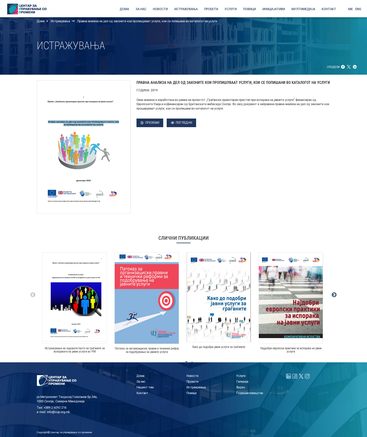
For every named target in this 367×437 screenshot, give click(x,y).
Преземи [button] (152, 122)
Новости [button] (160, 9)
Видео (240, 387)
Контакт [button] (329, 9)
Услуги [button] (231, 9)
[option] (74, 304)
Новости (192, 376)
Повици (191, 393)
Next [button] (333, 294)
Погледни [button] (184, 122)
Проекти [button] (211, 9)
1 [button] (186, 362)
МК (350, 9)
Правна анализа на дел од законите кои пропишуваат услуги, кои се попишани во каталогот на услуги (147, 21)
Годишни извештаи (249, 393)
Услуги (240, 376)
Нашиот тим (145, 387)
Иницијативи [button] (273, 9)
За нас (140, 381)
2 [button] (192, 362)
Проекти (192, 381)
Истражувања (60, 21)
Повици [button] (249, 9)
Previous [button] (32, 294)
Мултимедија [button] (303, 9)
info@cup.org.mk (58, 412)
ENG (358, 9)
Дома (41, 21)
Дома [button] (124, 9)
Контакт (142, 393)
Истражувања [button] (186, 9)
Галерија (242, 381)
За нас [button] (141, 9)
